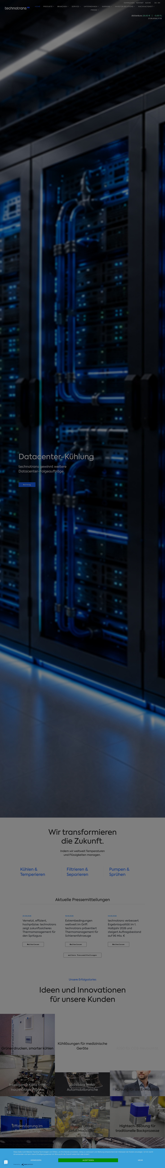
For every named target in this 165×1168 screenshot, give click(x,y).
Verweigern (35, 1160)
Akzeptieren (88, 1160)
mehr (140, 1160)
